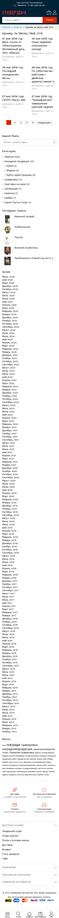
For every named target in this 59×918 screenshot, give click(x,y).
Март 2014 (8, 722)
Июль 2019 (8, 521)
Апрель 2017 (9, 606)
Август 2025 (8, 292)
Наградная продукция (16, 161)
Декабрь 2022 (10, 392)
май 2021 (7, 452)
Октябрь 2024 (10, 323)
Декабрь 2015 (9, 656)
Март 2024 (8, 345)
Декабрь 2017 (9, 581)
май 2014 (7, 716)
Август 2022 (8, 405)
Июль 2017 (8, 596)
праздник (14, 765)
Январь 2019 (9, 540)
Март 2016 (8, 647)
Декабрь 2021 (9, 430)
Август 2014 (8, 706)
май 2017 (7, 603)
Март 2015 (8, 684)
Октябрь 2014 (10, 700)
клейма (8, 197)
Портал (18, 237)
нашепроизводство (44, 749)
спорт (5, 752)
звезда (45, 772)
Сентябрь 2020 (10, 477)
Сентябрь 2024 (10, 327)
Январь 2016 (9, 653)
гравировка (10, 179)
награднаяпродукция (17, 749)
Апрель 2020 (9, 493)
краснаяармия (8, 768)
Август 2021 (8, 443)
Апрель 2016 (9, 643)
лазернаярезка (48, 753)
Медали (10, 170)
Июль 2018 (8, 559)
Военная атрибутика (26, 247)
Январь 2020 (9, 502)
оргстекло (42, 768)
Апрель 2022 (9, 418)
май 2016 (7, 640)
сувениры (27, 762)
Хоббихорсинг (22, 227)
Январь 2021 (9, 465)
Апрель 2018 (9, 568)
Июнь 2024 (8, 336)
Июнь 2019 (8, 524)
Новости (18, 27)
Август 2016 (8, 631)
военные (32, 775)
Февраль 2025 (10, 311)
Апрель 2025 (9, 305)
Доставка (7, 845)
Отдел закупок (10, 835)
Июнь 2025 (8, 298)
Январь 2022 (9, 427)
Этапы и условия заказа (15, 840)
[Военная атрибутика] (7, 250)
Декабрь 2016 (10, 618)
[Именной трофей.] (7, 219)
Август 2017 (8, 593)
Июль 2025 (8, 295)
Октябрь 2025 (10, 289)
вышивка (32, 772)
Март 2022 (8, 421)
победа (50, 759)
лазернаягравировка (27, 765)
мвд (26, 775)
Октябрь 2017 (10, 587)
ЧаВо (5, 858)
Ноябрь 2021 (9, 433)
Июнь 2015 (8, 675)
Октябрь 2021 (10, 436)
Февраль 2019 (10, 537)
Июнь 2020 (8, 487)
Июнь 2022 (8, 411)
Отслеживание (36, 3)
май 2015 (7, 678)
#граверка (20, 756)
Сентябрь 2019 (10, 515)
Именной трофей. (24, 216)
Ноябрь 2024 (9, 320)
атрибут (40, 775)
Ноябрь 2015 (9, 659)
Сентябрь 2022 (10, 402)
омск (4, 745)
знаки (46, 775)
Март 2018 (8, 571)
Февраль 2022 (10, 424)
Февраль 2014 (10, 725)
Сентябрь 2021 (10, 439)
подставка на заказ (15, 184)
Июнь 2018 (8, 562)
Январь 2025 (9, 314)
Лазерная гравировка (22, 752)
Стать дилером (10, 854)
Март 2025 (8, 308)
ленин (39, 772)
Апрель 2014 (9, 719)
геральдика (11, 772)
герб (4, 772)
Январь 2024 (9, 352)
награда (14, 745)
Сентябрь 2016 (10, 628)
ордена (5, 775)
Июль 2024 (8, 333)
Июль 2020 (8, 483)
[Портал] (7, 240)
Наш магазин (23, 3)
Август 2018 (8, 556)
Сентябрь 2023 (10, 364)
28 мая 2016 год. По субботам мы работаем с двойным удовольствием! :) (43, 74)
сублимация (11, 188)
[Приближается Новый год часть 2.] (7, 261)
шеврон (5, 762)
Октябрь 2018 (10, 549)
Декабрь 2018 (10, 543)
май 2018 (7, 565)
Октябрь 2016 (10, 625)
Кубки (9, 166)
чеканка (6, 765)
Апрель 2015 (9, 681)
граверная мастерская (27, 759)
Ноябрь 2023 (9, 358)
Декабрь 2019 (10, 505)
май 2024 (7, 339)
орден (48, 762)
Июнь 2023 (8, 374)
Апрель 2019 (9, 530)
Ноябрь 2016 (9, 621)
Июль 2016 (8, 634)
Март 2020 (8, 496)
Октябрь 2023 (10, 361)
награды (43, 756)
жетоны (21, 775)
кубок (14, 759)
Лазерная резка (32, 756)
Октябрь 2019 (10, 512)
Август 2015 (8, 668)
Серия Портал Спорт (16, 202)
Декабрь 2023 (10, 355)
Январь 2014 (9, 728)
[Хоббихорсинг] (7, 230)
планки (52, 772)
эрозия (50, 768)
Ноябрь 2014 (9, 697)
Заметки (9, 156)
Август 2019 (8, 518)
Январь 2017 (9, 615)
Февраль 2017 (10, 612)
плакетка (51, 765)
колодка (18, 768)
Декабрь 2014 (10, 694)
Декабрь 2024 (10, 317)
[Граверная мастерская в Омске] (14, 13)
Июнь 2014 (8, 712)
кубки (45, 765)
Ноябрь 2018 (9, 546)
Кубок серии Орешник (19, 175)
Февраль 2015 (10, 687)
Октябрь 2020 (10, 474)
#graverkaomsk (16, 762)
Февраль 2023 (10, 386)
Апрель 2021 (9, 455)
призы (39, 765)
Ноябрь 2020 (9, 471)
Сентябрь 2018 (10, 552)
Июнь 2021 (8, 449)
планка (40, 759)
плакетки (9, 193)
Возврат (6, 849)
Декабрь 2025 (10, 286)
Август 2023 (8, 367)
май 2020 (7, 490)
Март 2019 (8, 534)
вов (45, 759)
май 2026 (7, 279)
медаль (38, 753)
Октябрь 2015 (10, 662)
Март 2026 (8, 283)
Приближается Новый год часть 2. (34, 258)
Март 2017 (8, 609)
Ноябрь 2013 (9, 731)
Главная (6, 27)
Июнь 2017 (8, 599)
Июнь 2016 (8, 637)
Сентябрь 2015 (10, 665)
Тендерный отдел (12, 831)
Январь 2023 (9, 389)
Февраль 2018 (10, 574)
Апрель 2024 (9, 342)
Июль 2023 (8, 370)
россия (12, 756)
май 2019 (7, 527)
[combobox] (22, 20)
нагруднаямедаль (30, 768)
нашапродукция (39, 762)
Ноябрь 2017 (9, 584)
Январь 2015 (9, 690)
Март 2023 (8, 383)
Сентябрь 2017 (10, 590)
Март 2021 (8, 458)
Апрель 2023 (9, 380)
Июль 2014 (8, 709)
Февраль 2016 (10, 650)
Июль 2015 (8, 672)
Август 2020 (8, 480)
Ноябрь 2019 (9, 508)
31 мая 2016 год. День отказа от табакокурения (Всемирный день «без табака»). (13, 45)
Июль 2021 (8, 446)
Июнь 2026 (8, 276)
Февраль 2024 (10, 348)
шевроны (13, 775)
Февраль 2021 (10, 461)
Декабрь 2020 (10, 468)
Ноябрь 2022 (9, 396)
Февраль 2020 (10, 499)
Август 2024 (8, 330)
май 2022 (7, 414)
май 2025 (7, 301)
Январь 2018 (9, 577)
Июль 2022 (8, 408)
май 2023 (7, 377)
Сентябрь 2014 (10, 703)
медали (5, 756)
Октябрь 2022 (10, 399)
